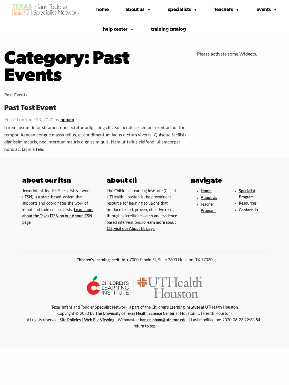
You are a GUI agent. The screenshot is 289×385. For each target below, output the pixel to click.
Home (102, 9)
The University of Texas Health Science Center (134, 314)
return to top (144, 326)
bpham (67, 120)
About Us (135, 9)
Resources (248, 203)
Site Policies (70, 320)
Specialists (179, 9)
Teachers (223, 9)
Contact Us (248, 210)
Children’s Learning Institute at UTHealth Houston (194, 307)
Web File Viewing (99, 320)
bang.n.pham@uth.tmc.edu (163, 320)
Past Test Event (30, 108)
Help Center (115, 29)
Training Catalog (168, 29)
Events (264, 9)
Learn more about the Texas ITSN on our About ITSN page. (57, 216)
